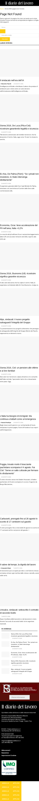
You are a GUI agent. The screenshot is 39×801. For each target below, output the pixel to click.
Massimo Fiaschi (6, 84)
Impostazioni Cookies (9, 755)
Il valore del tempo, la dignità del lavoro (18, 564)
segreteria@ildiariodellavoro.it (11, 741)
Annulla (5, 783)
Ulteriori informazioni (18, 697)
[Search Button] (37, 3)
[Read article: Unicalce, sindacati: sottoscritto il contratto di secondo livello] (19, 592)
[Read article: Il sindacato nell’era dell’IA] (19, 63)
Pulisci (5, 39)
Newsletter (5, 753)
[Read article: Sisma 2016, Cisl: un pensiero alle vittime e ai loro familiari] (19, 350)
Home (2, 9)
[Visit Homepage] (19, 3)
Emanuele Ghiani (6, 568)
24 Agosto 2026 (18, 84)
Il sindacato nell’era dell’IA (12, 80)
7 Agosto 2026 (17, 568)
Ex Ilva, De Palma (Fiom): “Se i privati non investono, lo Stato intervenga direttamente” (19, 177)
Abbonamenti (6, 750)
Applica (16, 783)
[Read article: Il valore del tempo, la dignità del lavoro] (19, 547)
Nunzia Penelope (6, 422)
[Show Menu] (2, 3)
